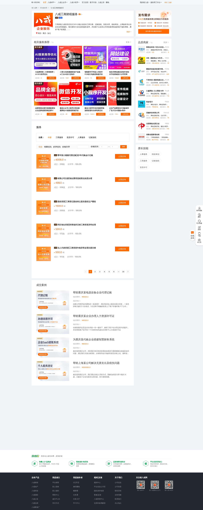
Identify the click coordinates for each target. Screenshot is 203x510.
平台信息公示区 (99, 487)
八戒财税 (35, 482)
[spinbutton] (104, 146)
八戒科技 (35, 491)
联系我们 (118, 499)
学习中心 (76, 503)
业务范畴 (118, 495)
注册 (170, 2)
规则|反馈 (98, 477)
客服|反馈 (97, 495)
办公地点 (118, 503)
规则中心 (97, 482)
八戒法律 (35, 503)
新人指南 (55, 487)
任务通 (75, 495)
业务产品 (35, 477)
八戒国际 (35, 495)
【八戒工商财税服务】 (57, 8)
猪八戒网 (34, 8)
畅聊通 (75, 491)
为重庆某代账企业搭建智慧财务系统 (93, 339)
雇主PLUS (56, 499)
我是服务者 (78, 477)
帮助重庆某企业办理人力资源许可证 (93, 315)
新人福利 (55, 491)
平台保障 (55, 482)
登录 (165, 2)
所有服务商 (43, 8)
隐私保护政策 (99, 491)
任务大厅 (76, 499)
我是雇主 (56, 477)
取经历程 (118, 491)
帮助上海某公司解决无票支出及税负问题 (96, 362)
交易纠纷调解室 (99, 503)
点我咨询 (122, 156)
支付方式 (55, 503)
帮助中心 (55, 495)
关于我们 (118, 477)
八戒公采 (35, 499)
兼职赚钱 (76, 487)
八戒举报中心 (99, 499)
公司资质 (118, 487)
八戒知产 (35, 487)
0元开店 (76, 482)
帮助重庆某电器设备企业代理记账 (92, 292)
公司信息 (118, 482)
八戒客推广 (36, 507)
